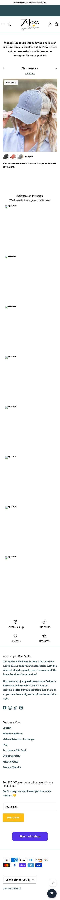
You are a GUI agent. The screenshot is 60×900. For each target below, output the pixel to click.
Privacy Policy (10, 761)
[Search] (11, 24)
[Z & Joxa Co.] (30, 24)
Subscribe (19, 12)
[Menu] (3, 24)
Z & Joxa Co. (16, 888)
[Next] (54, 115)
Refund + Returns (12, 733)
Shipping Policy (11, 755)
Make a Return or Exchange (18, 739)
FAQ (5, 744)
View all (30, 73)
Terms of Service (12, 767)
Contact (7, 727)
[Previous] (5, 115)
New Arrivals (30, 68)
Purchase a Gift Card (14, 750)
